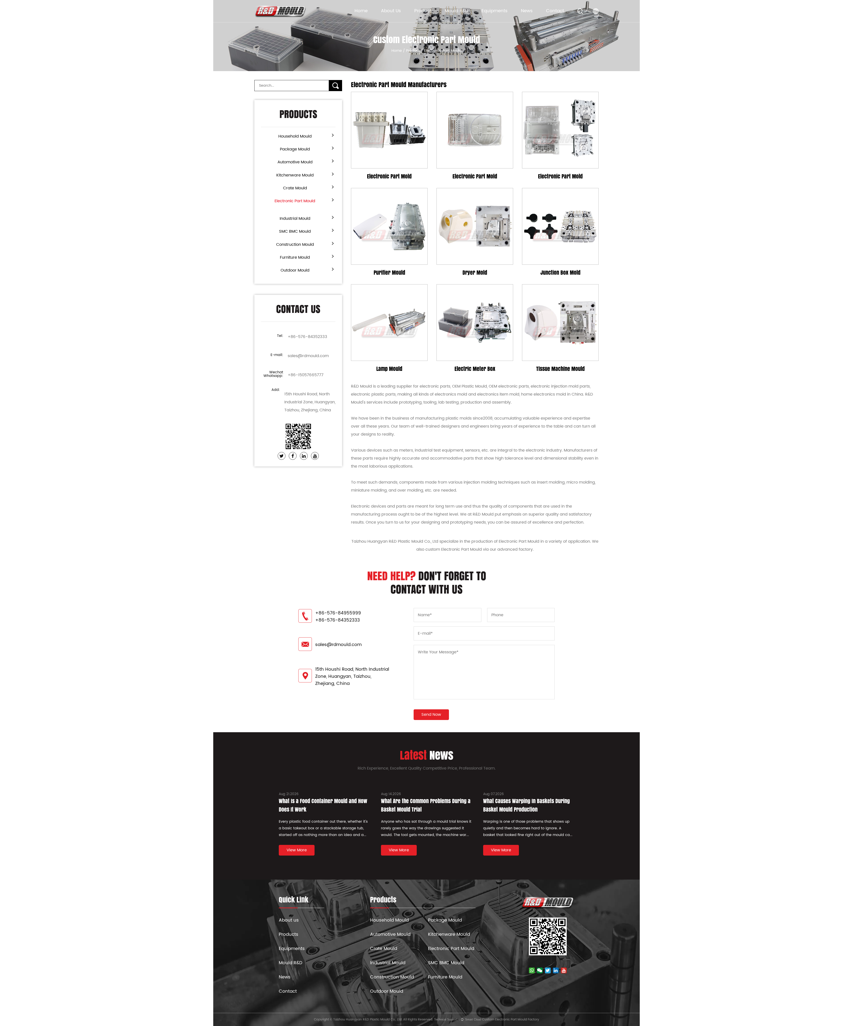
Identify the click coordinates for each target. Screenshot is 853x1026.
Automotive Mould (295, 162)
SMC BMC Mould (295, 231)
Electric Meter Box (474, 369)
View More (389, 165)
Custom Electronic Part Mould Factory (510, 1019)
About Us (391, 11)
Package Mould (295, 149)
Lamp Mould (389, 369)
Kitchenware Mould (295, 175)
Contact (555, 11)
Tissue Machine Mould (560, 369)
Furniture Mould (295, 257)
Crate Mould (295, 188)
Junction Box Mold (560, 272)
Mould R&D (456, 11)
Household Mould (295, 136)
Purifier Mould (389, 272)
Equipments (495, 11)
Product (422, 11)
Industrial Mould (295, 218)
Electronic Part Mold (389, 176)
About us (289, 920)
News (527, 11)
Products (288, 934)
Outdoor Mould (295, 270)
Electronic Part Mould (295, 201)
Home (361, 11)
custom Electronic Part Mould (453, 549)
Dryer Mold (474, 272)
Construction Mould (295, 244)
